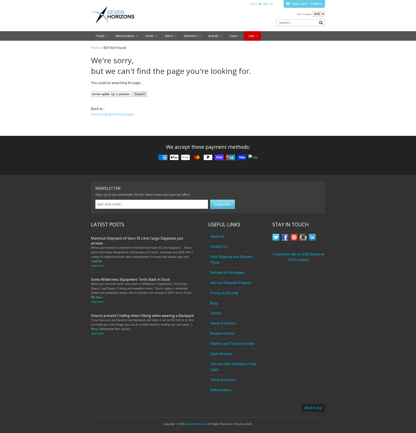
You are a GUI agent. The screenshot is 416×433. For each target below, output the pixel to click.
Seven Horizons (196, 424)
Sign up (268, 3)
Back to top (313, 408)
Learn (233, 36)
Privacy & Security (224, 293)
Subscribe (222, 204)
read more (97, 265)
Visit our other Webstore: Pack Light (233, 366)
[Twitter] (275, 238)
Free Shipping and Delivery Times (231, 259)
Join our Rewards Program (230, 283)
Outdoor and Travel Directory (232, 343)
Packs (149, 36)
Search (215, 313)
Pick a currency (304, 14)
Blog (213, 303)
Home (95, 48)
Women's (190, 36)
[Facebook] (284, 238)
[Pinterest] (294, 238)
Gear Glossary (221, 354)
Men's (169, 36)
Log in (254, 3)
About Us (217, 236)
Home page (100, 114)
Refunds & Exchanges (227, 272)
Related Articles (222, 333)
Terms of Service (223, 323)
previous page (122, 114)
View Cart (307, 3)
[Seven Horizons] (112, 15)
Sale (251, 36)
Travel (100, 36)
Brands (213, 36)
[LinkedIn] (312, 238)
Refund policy (220, 390)
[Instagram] (303, 238)
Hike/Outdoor (124, 36)
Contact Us (218, 246)
